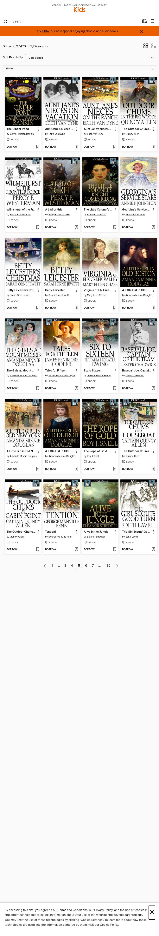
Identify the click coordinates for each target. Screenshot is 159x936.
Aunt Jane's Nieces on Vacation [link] (60, 129)
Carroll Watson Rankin (22, 134)
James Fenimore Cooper (61, 375)
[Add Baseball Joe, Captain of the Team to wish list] (153, 388)
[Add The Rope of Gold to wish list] (114, 469)
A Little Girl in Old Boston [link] (137, 290)
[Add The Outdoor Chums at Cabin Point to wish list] (37, 549)
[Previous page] (45, 565)
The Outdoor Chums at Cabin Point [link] (21, 532)
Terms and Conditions (72, 910)
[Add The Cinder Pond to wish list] (37, 147)
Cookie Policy (109, 925)
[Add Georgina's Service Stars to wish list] (153, 227)
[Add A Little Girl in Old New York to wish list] (37, 469)
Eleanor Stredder (96, 536)
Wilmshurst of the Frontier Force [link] (21, 209)
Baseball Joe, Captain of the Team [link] (137, 370)
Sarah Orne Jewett (20, 295)
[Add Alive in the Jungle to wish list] (114, 549)
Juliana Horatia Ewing (99, 375)
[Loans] (144, 22)
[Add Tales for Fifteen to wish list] (76, 388)
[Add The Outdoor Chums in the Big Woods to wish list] (153, 147)
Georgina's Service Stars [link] (137, 209)
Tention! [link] (50, 532)
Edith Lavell (131, 536)
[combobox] (71, 21)
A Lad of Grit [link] (53, 209)
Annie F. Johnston (96, 214)
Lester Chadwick (134, 375)
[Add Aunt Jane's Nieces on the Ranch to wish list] (114, 147)
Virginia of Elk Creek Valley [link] (98, 290)
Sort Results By (13, 57)
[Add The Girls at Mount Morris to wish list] (37, 388)
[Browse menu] (152, 21)
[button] (145, 47)
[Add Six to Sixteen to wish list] (114, 388)
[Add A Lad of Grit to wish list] (76, 227)
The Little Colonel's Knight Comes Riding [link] (98, 209)
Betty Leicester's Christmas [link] (21, 290)
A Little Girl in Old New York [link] (21, 451)
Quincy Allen (132, 134)
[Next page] (117, 565)
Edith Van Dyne (56, 134)
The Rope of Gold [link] (95, 451)
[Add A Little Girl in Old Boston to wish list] (153, 308)
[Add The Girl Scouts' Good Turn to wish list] (153, 549)
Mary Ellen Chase (96, 295)
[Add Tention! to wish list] (76, 549)
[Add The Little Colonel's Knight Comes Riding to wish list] (114, 227)
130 (108, 566)
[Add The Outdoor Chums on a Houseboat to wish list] (153, 469)
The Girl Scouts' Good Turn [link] (137, 532)
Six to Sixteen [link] (93, 370)
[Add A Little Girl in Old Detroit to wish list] (76, 469)
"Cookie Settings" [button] (91, 920)
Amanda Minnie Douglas (138, 295)
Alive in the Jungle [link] (96, 532)
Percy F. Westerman (20, 214)
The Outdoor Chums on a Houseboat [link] (137, 451)
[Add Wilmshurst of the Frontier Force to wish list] (37, 227)
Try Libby (43, 31)
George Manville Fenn (60, 536)
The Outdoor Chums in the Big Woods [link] (137, 129)
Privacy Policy (103, 910)
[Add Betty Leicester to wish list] (76, 308)
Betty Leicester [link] (55, 290)
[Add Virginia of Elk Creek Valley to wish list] (114, 308)
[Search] (5, 21)
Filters (10, 68)
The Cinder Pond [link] (18, 129)
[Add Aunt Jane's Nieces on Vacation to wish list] (76, 147)
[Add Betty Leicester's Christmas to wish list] (37, 308)
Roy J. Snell (93, 456)
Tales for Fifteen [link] (55, 370)
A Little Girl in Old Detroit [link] (60, 451)
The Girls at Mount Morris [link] (21, 370)
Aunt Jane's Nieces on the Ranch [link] (98, 129)
